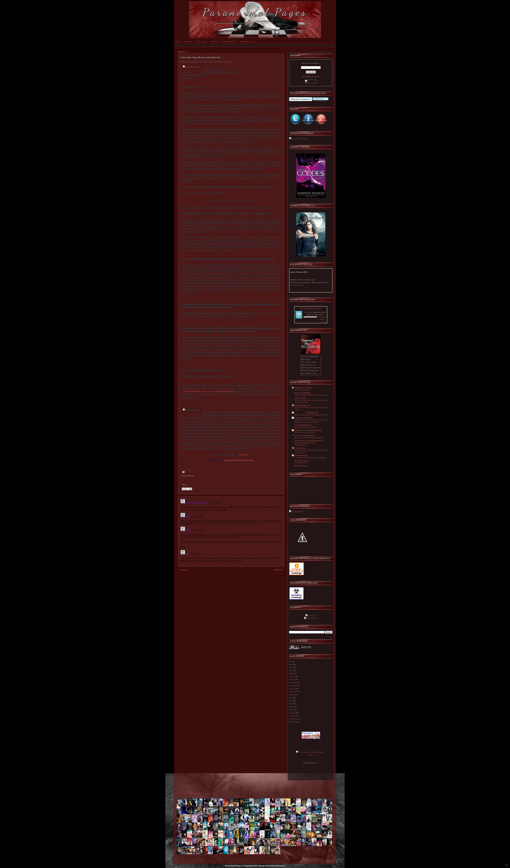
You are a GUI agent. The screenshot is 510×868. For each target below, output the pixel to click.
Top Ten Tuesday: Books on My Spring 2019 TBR (311, 415)
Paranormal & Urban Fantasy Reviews (309, 440)
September (293, 691)
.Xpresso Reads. (300, 398)
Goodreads (243, 454)
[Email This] (183, 489)
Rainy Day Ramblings (303, 392)
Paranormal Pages (255, 12)
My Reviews (214, 42)
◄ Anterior (183, 569)
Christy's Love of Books (303, 387)
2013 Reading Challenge (311, 308)
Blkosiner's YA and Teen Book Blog (308, 430)
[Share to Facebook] (190, 489)
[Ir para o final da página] (508, 866)
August (291, 694)
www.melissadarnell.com (222, 391)
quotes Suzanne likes (299, 272)
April (291, 670)
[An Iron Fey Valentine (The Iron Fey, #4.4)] (304, 811)
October (292, 688)
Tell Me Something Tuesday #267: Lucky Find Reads (312, 395)
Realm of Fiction (301, 465)
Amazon (227, 460)
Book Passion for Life (303, 405)
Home (179, 42)
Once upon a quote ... (302, 460)
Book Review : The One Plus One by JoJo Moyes (310, 457)
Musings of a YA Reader (304, 417)
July (290, 661)
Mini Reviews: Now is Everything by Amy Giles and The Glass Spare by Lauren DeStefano (311, 421)
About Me (188, 42)
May (290, 667)
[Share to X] (188, 489)
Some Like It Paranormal (304, 435)
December (292, 682)
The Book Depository (243, 460)
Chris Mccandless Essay (302, 390)
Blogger (315, 762)
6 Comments (187, 470)
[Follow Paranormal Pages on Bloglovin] (300, 100)
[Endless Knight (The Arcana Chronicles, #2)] (185, 804)
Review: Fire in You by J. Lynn (304, 432)
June (290, 664)
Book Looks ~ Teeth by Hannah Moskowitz (309, 437)
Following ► (278, 569)
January (292, 679)
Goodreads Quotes (326, 291)
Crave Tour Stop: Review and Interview (200, 57)
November (293, 685)
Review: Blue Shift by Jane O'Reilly (306, 427)
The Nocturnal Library (303, 425)
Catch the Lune (300, 448)
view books (323, 322)
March (291, 673)
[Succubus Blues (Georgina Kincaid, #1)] (206, 804)
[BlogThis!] (185, 489)
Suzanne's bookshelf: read (194, 794)
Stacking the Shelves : (301, 463)
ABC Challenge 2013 (247, 42)
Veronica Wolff (297, 285)
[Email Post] (183, 472)
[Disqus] (231, 531)
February (292, 676)
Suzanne (306, 312)
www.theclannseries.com (194, 391)
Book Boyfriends (229, 42)
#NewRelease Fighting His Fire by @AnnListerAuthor (305, 444)
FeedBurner (315, 76)
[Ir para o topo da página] (505, 866)
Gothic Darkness (276, 866)
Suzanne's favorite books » (324, 858)
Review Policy (201, 42)
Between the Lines (301, 455)
